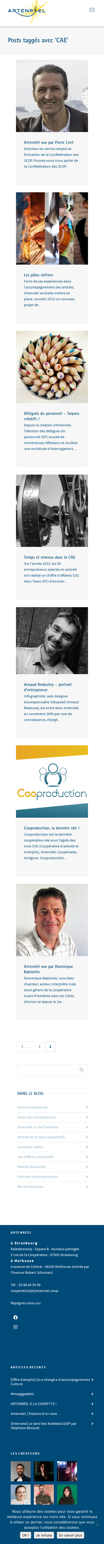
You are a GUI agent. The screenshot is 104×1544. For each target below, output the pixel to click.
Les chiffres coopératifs (35, 1157)
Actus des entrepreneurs (36, 1117)
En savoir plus (70, 1535)
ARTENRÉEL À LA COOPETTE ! (34, 1404)
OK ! (25, 1535)
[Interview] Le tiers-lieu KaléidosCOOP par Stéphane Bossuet (44, 1425)
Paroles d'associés (31, 1166)
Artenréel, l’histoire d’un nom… (36, 1413)
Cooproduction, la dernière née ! (51, 828)
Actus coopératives (32, 1107)
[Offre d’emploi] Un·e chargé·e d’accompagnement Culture (50, 1382)
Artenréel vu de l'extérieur (38, 1127)
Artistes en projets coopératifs (41, 1137)
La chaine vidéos (30, 1147)
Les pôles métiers (38, 274)
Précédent (29, 1046)
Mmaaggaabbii (22, 1394)
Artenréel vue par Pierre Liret (49, 142)
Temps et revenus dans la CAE (49, 557)
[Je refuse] (97, 1524)
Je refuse (44, 1535)
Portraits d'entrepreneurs (37, 1176)
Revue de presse (30, 1186)
